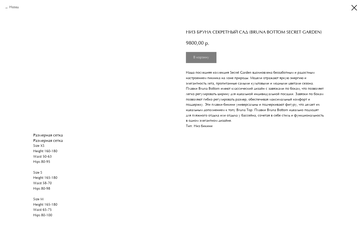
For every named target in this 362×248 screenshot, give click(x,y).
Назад (14, 7)
